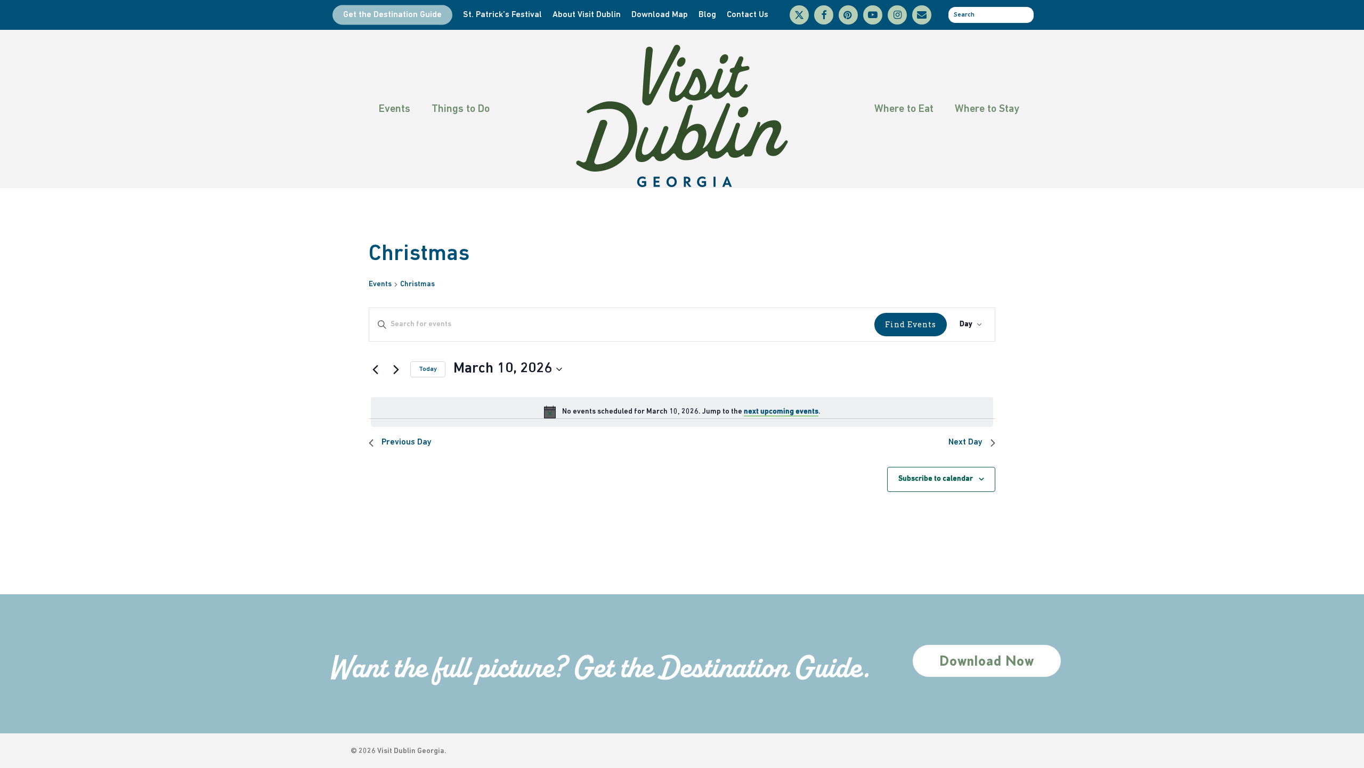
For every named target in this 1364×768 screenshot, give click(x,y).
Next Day (965, 442)
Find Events (910, 324)
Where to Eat (903, 109)
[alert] (682, 412)
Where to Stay (987, 109)
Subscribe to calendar (935, 479)
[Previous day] (375, 369)
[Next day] (395, 369)
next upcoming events (781, 412)
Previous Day (406, 442)
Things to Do (461, 109)
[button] (987, 661)
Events (394, 109)
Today (428, 369)
